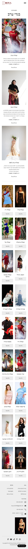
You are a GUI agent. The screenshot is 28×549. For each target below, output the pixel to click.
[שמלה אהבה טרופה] (7, 261)
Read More (14, 67)
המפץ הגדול (20, 275)
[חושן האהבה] (7, 458)
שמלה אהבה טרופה (7, 276)
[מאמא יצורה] (7, 328)
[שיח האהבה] (20, 360)
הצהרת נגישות (10, 494)
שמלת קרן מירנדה (7, 374)
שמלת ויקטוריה (7, 309)
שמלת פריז (20, 210)
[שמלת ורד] (20, 328)
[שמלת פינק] (7, 393)
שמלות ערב (14, 55)
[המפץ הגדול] (20, 261)
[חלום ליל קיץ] (20, 458)
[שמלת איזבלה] (20, 229)
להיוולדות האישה (7, 439)
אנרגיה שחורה (20, 309)
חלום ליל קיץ (20, 471)
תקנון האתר (10, 491)
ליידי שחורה (20, 439)
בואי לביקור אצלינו (22, 488)
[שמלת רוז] (7, 196)
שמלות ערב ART (14, 163)
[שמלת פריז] (20, 196)
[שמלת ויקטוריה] (7, 295)
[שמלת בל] (7, 229)
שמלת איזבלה (20, 242)
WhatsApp (22, 545)
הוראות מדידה (10, 488)
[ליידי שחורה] (20, 425)
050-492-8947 (19, 502)
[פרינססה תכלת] (20, 393)
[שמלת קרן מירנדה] (7, 360)
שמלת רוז (7, 210)
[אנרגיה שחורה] (20, 295)
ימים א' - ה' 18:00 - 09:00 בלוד (17, 513)
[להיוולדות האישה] (7, 425)
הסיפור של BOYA (22, 491)
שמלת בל (7, 242)
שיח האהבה (20, 374)
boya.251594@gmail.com (17, 505)
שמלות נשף (14, 107)
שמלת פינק (7, 406)
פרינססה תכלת (20, 406)
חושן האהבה (7, 471)
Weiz (17, 544)
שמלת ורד (20, 341)
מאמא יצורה (7, 341)
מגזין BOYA (23, 494)
